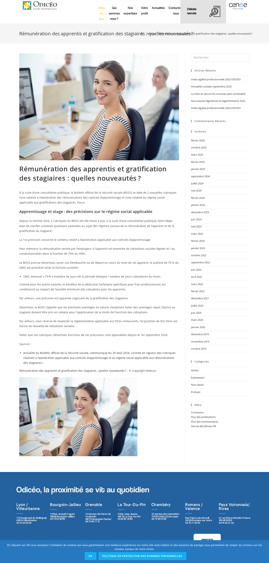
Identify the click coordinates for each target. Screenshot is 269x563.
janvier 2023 (198, 248)
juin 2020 (196, 312)
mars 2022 (197, 284)
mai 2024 (196, 190)
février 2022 (198, 291)
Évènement (197, 377)
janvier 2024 (198, 205)
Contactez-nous (176, 10)
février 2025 (198, 162)
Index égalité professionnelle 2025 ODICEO (216, 79)
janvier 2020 (198, 327)
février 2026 (198, 140)
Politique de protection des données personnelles (142, 556)
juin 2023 (196, 219)
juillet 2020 (197, 305)
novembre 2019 (200, 341)
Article (194, 370)
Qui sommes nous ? (114, 13)
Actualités (158, 8)
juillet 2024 (197, 183)
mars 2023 (197, 234)
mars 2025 (197, 154)
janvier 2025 (198, 169)
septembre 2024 (200, 176)
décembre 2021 (200, 298)
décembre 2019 (200, 334)
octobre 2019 (198, 348)
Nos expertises (130, 10)
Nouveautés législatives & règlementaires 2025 (218, 101)
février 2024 (198, 198)
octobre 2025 (198, 147)
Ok (90, 556)
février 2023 (198, 241)
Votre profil (144, 10)
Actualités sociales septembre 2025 (212, 86)
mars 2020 (197, 320)
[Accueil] (141, 33)
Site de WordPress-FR (203, 426)
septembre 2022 (200, 262)
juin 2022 (196, 269)
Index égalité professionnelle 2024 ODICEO (216, 108)
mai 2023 (196, 226)
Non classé (197, 385)
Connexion (197, 412)
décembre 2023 (200, 212)
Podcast (195, 392)
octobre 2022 (198, 255)
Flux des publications (203, 417)
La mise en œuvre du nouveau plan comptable (218, 94)
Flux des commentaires (204, 421)
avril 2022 (196, 277)
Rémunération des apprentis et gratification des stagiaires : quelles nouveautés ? (73, 371)
